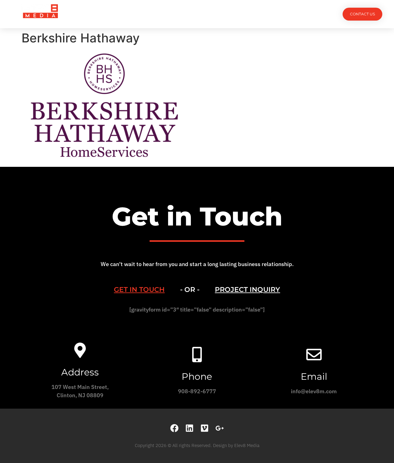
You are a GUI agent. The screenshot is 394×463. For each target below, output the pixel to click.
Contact (264, 14)
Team (193, 14)
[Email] (314, 354)
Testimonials (227, 14)
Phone (197, 376)
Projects (130, 14)
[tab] (139, 289)
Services (164, 14)
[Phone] (197, 354)
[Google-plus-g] (219, 428)
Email (314, 376)
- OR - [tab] (189, 289)
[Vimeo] (204, 428)
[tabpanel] (197, 311)
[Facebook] (174, 428)
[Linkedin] (189, 428)
